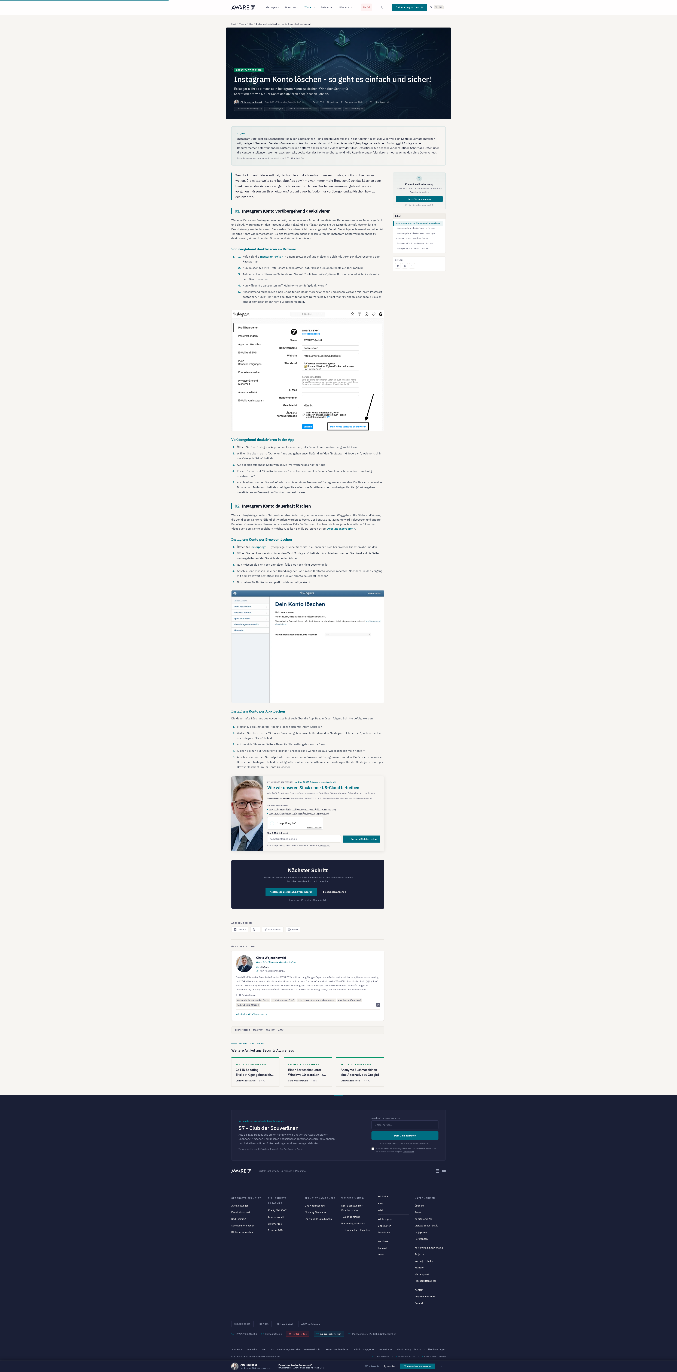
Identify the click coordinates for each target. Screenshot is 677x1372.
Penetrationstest (240, 1212)
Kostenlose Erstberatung (419, 1366)
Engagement (421, 1232)
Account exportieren (340, 528)
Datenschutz (324, 845)
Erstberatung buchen (407, 7)
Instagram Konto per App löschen (413, 248)
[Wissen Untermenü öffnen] (315, 7)
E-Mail (295, 929)
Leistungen (271, 7)
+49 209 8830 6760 (246, 1333)
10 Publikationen (247, 995)
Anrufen (391, 1366)
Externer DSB (275, 1230)
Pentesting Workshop (353, 1223)
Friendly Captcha (314, 827)
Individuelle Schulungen (318, 1218)
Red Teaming (238, 1218)
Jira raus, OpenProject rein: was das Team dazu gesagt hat (299, 813)
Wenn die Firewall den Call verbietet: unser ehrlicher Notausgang (302, 809)
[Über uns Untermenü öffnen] (352, 7)
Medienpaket (422, 1274)
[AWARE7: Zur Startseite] (243, 7)
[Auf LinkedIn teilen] (398, 266)
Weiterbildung (352, 1198)
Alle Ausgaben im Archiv (291, 1149)
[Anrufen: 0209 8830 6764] (382, 7)
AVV (272, 1349)
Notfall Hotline (300, 1333)
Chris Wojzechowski (251, 102)
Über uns (344, 7)
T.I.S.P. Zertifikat (350, 1216)
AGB (264, 1349)
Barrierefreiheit (386, 1349)
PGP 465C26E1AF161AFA (272, 971)
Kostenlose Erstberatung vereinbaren (291, 891)
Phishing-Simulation (316, 1212)
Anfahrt (419, 1303)
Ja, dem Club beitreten (364, 839)
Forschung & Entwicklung (429, 1247)
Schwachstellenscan (242, 1225)
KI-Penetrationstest (242, 1232)
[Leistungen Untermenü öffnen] (279, 7)
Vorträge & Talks (424, 1261)
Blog (251, 24)
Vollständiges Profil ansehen (250, 1014)
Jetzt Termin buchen (419, 199)
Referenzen (327, 7)
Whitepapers (385, 1219)
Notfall (366, 7)
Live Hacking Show (315, 1205)
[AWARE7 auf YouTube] (444, 1171)
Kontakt (419, 1289)
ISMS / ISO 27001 (278, 1210)
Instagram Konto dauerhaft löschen (412, 238)
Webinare (383, 1241)
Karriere (419, 1267)
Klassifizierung (404, 1349)
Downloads (384, 1232)
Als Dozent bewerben (330, 1333)
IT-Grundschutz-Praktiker (355, 1230)
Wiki (380, 1210)
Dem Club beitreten (405, 1135)
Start (233, 24)
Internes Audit (276, 1217)
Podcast (382, 1248)
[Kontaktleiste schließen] (442, 1366)
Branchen (290, 7)
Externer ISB (275, 1223)
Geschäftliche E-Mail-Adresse (385, 1118)
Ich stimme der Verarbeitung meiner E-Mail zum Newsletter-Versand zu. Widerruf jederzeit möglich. (406, 1150)
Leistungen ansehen (334, 891)
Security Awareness (320, 1198)
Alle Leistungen (240, 1205)
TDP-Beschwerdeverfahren (336, 1349)
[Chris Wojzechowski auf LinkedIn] (378, 1005)
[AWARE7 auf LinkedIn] (437, 1171)
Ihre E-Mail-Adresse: (277, 833)
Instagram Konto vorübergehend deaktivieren (417, 223)
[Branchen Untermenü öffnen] (299, 7)
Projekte (419, 1254)
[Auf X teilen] (405, 266)
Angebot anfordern (425, 1296)
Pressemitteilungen (426, 1280)
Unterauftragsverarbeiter (288, 1349)
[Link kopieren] (412, 266)
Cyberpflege (258, 547)
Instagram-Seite (270, 256)
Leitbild (356, 1349)
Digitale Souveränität (426, 1225)
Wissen (308, 7)
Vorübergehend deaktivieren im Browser (416, 228)
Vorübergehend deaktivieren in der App (416, 233)
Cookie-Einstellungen (435, 1349)
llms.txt (417, 1349)
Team (418, 1212)
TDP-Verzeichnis (312, 1349)
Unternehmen (425, 1198)
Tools (381, 1254)
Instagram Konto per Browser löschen (415, 243)
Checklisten (384, 1225)
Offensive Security (246, 1198)
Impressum (237, 1349)
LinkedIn (241, 929)
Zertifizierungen (423, 1218)
